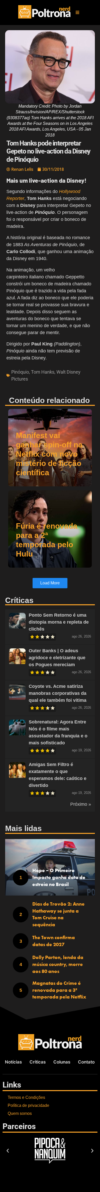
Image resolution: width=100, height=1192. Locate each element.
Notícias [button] (13, 1062)
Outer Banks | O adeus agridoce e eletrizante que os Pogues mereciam (57, 657)
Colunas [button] (61, 1062)
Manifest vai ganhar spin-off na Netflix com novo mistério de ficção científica (49, 454)
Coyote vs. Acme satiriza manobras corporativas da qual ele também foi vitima (57, 693)
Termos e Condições (26, 1097)
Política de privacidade (28, 1105)
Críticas (37, 1062)
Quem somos (20, 1113)
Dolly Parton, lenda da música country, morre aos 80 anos (57, 964)
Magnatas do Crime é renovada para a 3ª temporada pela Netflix (59, 990)
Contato (86, 1062)
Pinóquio (20, 372)
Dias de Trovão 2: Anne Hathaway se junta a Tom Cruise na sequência (58, 914)
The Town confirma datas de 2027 (53, 941)
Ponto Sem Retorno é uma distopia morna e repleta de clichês (59, 622)
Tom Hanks (42, 372)
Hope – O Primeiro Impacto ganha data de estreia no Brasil (58, 877)
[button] (77, 12)
